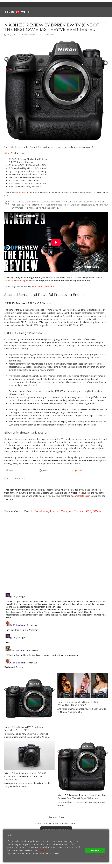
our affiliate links (81, 495)
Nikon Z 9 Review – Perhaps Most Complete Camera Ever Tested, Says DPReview (81, 797)
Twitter (55, 511)
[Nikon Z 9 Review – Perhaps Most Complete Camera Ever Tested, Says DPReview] (82, 766)
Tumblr (79, 511)
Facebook (41, 511)
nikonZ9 (19, 478)
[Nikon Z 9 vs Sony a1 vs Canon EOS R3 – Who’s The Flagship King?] (82, 685)
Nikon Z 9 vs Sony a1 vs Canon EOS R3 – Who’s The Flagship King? (79, 703)
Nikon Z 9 (9, 153)
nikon (8, 478)
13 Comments (50, 34)
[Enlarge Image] (56, 90)
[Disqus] (56, 552)
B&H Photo (37, 286)
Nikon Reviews (30, 34)
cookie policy (44, 850)
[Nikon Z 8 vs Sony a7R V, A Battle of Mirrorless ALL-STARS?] (29, 698)
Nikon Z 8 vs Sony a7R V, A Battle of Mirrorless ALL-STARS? (24, 728)
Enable (94, 850)
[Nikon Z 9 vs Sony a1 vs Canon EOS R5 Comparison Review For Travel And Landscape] (29, 755)
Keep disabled (98, 856)
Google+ (67, 511)
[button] (106, 12)
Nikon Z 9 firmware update (17, 280)
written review (21, 192)
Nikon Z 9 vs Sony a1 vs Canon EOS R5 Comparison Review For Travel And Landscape (25, 776)
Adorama (49, 286)
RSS (88, 511)
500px (97, 511)
